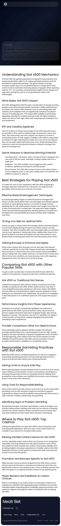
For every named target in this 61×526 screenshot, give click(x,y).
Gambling (8, 44)
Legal (56, 520)
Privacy (46, 520)
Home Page (8, 515)
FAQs (22, 515)
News (16, 515)
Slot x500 (12, 90)
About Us (40, 520)
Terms (51, 520)
